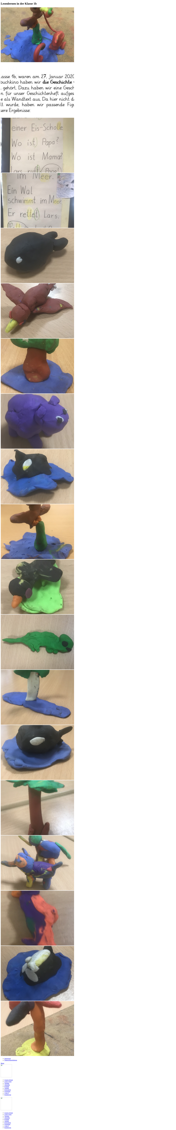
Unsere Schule (8, 1080)
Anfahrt (6, 1088)
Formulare (7, 1091)
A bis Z (6, 1093)
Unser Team (7, 1081)
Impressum (7, 1058)
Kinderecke (7, 1095)
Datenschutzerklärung (10, 1060)
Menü (2, 1063)
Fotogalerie (7, 1090)
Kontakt (6, 1086)
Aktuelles (7, 1085)
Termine (6, 1083)
